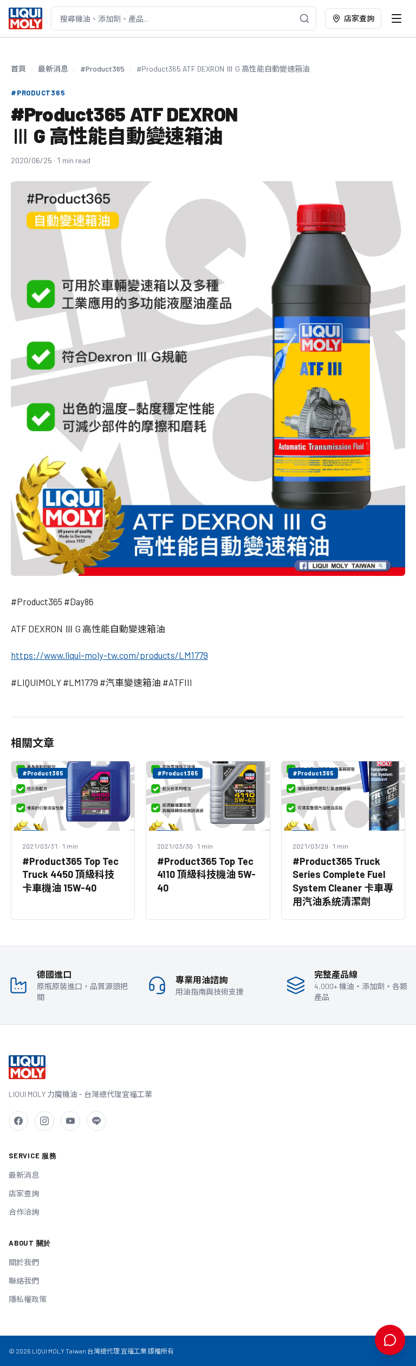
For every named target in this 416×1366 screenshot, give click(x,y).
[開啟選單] (396, 18)
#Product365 (102, 68)
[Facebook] (18, 1121)
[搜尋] (304, 18)
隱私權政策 (28, 1299)
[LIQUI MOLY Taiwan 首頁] (25, 18)
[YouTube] (70, 1121)
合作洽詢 (24, 1211)
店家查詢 (359, 18)
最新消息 (53, 68)
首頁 (18, 68)
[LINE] (96, 1121)
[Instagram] (44, 1121)
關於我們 (24, 1262)
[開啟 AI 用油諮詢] (390, 1340)
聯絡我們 (24, 1280)
